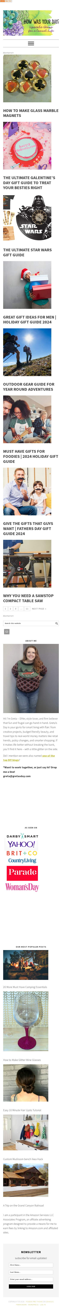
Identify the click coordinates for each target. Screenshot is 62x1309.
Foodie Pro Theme (34, 1301)
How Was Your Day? (31, 21)
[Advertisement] (31, 802)
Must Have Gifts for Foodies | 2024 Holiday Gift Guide (30, 456)
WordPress (33, 1304)
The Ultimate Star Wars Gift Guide (27, 252)
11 (27, 608)
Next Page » (39, 608)
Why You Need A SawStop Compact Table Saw (28, 598)
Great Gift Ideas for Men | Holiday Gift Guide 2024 (29, 319)
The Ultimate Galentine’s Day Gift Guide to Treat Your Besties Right (29, 182)
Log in (43, 1304)
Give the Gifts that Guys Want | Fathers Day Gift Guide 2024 (28, 528)
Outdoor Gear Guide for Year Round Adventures (28, 386)
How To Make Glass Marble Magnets (31, 113)
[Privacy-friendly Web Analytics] (6, 4)
